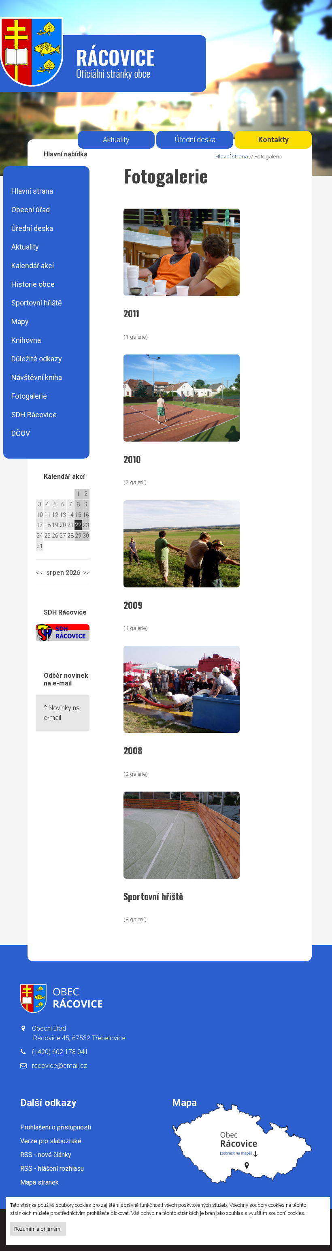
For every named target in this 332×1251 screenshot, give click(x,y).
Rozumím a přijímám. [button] (38, 1229)
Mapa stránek (39, 1182)
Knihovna (26, 340)
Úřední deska (32, 228)
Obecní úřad (30, 209)
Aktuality (25, 247)
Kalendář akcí (32, 265)
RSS (45, 1155)
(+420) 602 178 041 (60, 1052)
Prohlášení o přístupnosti (55, 1127)
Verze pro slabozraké (50, 1141)
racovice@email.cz (59, 1066)
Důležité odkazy (36, 358)
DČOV (20, 433)
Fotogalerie (29, 396)
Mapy (20, 321)
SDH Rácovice (34, 414)
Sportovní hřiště (36, 303)
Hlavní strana (32, 191)
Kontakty (273, 139)
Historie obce (33, 284)
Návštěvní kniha (36, 377)
